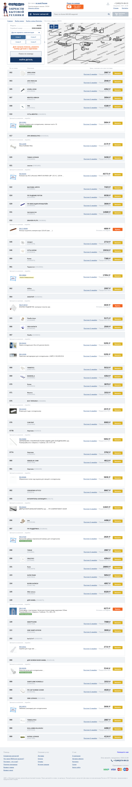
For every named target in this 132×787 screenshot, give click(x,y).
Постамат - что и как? (11, 761)
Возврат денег (8, 770)
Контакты (125, 8)
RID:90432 (22, 343)
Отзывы (115, 8)
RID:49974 (22, 706)
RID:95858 (22, 439)
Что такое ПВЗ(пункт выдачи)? (14, 759)
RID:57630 (22, 537)
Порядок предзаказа (10, 764)
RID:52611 (22, 647)
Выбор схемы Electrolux (34, 21)
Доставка (41, 756)
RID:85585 (22, 477)
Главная (10, 21)
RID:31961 (22, 122)
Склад (74, 764)
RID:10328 (22, 354)
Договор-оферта (77, 759)
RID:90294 (22, 174)
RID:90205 (22, 668)
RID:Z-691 (22, 608)
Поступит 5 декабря (90, 74)
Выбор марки (19, 21)
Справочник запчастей (11, 756)
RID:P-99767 (23, 305)
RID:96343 (22, 507)
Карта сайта (76, 767)
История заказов (43, 764)
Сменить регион (33, 8)
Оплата (40, 759)
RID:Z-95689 (23, 228)
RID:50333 (22, 409)
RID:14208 (22, 144)
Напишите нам (122, 752)
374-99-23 (121, 3)
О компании (76, 756)
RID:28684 (22, 275)
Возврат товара (9, 767)
